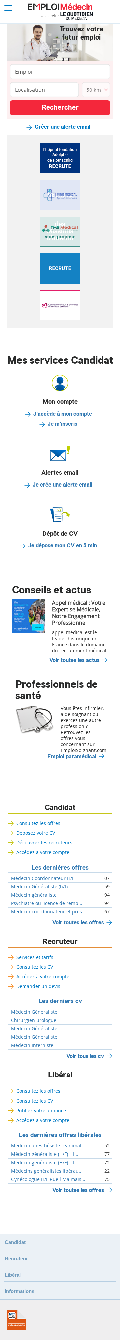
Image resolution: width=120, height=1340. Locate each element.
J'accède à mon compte (62, 414)
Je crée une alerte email (62, 484)
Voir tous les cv (85, 1056)
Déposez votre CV (35, 833)
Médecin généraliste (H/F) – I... (44, 1154)
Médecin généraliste (34, 895)
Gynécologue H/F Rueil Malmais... (48, 1179)
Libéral (60, 1075)
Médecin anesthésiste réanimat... (48, 1146)
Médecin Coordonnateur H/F (42, 878)
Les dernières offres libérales (60, 1135)
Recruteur (60, 941)
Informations (19, 1291)
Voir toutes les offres (78, 922)
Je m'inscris (62, 424)
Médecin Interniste (32, 1045)
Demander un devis (38, 986)
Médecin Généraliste (34, 1012)
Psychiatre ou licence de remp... (46, 903)
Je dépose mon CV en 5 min (62, 545)
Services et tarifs (34, 957)
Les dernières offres (60, 867)
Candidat (60, 807)
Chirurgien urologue (33, 1020)
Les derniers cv (60, 1001)
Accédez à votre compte (42, 852)
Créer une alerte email (62, 127)
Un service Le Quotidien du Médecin (67, 16)
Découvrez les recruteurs (44, 842)
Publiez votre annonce (41, 1110)
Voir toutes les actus (74, 660)
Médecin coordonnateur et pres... (48, 912)
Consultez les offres (38, 823)
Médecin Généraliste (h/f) (39, 887)
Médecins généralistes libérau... (47, 1171)
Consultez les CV (34, 967)
